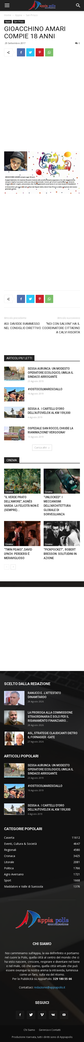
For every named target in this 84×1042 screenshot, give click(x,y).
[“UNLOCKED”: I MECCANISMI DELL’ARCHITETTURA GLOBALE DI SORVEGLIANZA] (62, 481)
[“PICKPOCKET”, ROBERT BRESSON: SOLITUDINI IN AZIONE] (62, 533)
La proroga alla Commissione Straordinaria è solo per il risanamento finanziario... (50, 716)
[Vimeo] (42, 1015)
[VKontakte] (53, 1015)
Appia (18, 15)
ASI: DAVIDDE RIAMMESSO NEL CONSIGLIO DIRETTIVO (22, 326)
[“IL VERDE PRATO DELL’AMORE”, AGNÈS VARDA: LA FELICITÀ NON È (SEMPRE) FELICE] (22, 481)
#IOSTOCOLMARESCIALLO (45, 389)
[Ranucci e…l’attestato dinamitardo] (14, 698)
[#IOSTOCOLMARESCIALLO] (14, 394)
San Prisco (32, 15)
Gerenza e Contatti (50, 1030)
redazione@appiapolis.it (49, 987)
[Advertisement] (42, 104)
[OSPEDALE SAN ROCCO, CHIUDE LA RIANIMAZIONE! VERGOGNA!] (14, 433)
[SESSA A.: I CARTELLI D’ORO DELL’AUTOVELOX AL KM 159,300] (14, 412)
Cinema (9, 491)
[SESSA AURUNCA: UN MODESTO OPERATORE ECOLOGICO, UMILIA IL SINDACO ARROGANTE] (14, 374)
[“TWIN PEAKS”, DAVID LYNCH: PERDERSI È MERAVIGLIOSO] (22, 533)
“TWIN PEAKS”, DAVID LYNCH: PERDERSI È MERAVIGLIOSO (18, 554)
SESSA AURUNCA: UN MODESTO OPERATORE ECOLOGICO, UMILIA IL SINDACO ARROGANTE (50, 372)
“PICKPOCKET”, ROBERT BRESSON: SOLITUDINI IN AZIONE (60, 554)
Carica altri (40, 447)
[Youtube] (64, 1015)
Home (7, 15)
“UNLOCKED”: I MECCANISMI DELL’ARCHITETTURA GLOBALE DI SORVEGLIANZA (57, 506)
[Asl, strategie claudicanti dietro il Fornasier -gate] (14, 738)
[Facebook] (20, 1015)
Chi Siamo (29, 1030)
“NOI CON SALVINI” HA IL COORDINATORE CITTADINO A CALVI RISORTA (61, 328)
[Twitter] (31, 1015)
